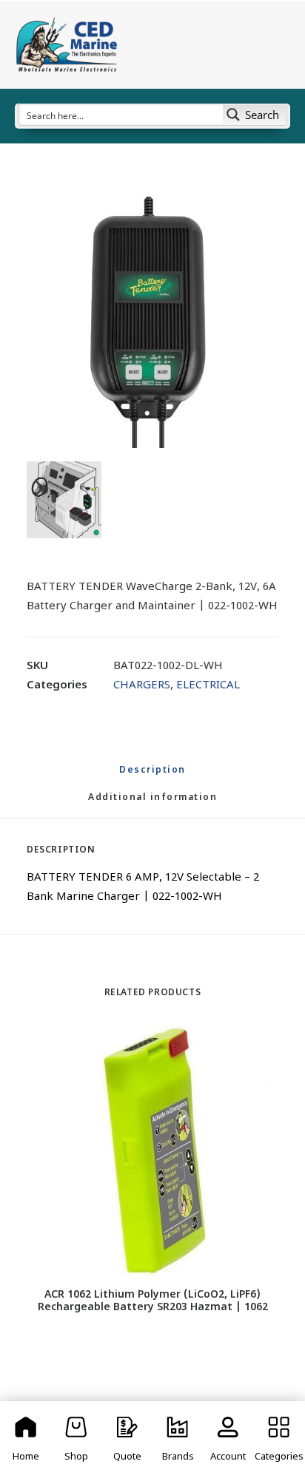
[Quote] (127, 1441)
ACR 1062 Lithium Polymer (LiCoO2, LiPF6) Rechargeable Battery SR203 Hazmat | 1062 (153, 1301)
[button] (152, 322)
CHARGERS (141, 686)
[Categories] (279, 1441)
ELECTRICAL (208, 686)
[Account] (228, 1441)
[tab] (152, 804)
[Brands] (177, 1441)
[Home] (26, 1441)
